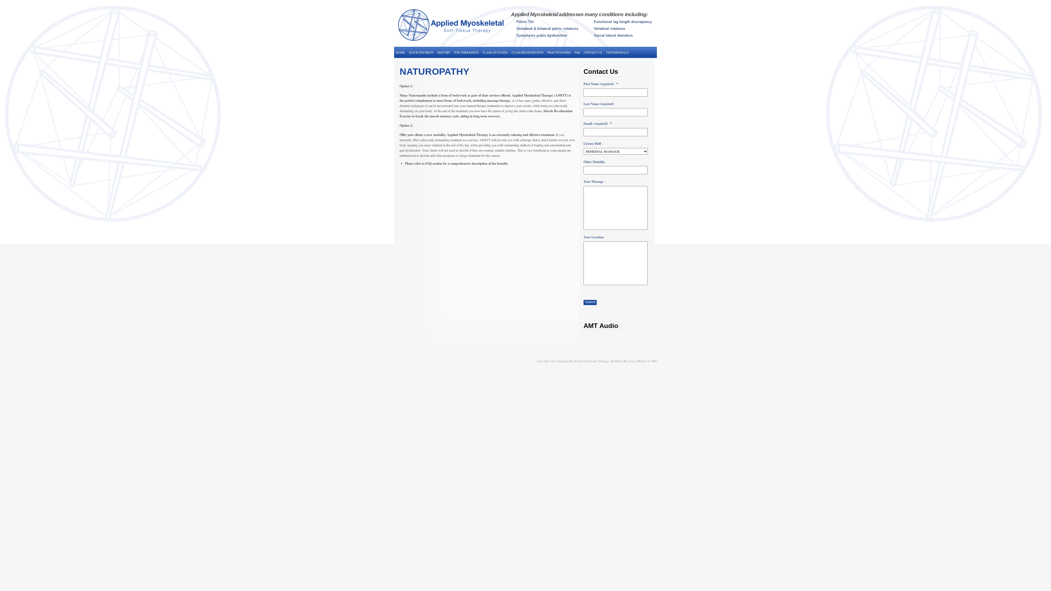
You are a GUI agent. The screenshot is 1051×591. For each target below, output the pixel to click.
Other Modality (594, 162)
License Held (592, 143)
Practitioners (559, 52)
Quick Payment (421, 52)
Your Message (593, 181)
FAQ (577, 52)
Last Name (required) (599, 104)
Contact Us (593, 52)
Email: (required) (598, 123)
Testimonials (617, 52)
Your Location (594, 237)
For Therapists (466, 52)
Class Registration (528, 52)
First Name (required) (601, 84)
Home (400, 52)
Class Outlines (495, 52)
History (443, 52)
